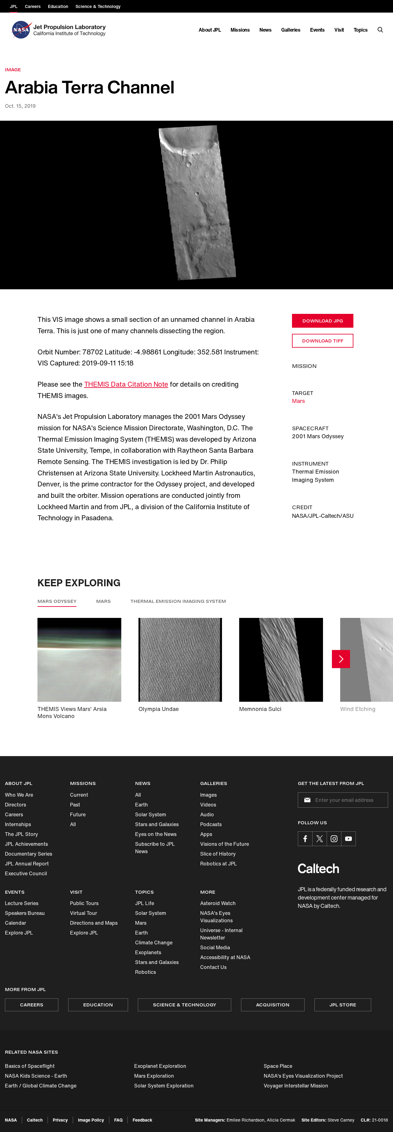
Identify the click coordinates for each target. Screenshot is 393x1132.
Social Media (215, 947)
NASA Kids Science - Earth (36, 1075)
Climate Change (154, 942)
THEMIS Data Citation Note (126, 384)
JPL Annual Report (27, 863)
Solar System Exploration (164, 1085)
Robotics (145, 972)
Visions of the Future (224, 844)
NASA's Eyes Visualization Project (303, 1075)
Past (75, 804)
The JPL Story (21, 834)
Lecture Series (21, 903)
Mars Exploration (154, 1075)
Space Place (278, 1066)
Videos (208, 804)
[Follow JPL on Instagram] (334, 838)
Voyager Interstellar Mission (296, 1085)
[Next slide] (341, 659)
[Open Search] (380, 29)
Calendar (15, 923)
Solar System (150, 814)
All (73, 824)
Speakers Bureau (25, 913)
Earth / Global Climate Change (40, 1085)
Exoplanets (148, 952)
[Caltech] (318, 868)
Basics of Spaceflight (30, 1066)
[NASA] (21, 30)
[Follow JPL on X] (319, 838)
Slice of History (218, 853)
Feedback (142, 1120)
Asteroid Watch (218, 903)
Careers (14, 814)
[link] (196, 205)
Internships (18, 824)
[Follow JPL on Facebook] (305, 838)
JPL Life (144, 903)
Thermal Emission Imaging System (178, 601)
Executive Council (26, 873)
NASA (11, 1120)
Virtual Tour (83, 913)
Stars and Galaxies (157, 824)
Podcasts (211, 824)
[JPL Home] (70, 30)
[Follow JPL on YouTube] (348, 838)
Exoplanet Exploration (160, 1066)
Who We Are (19, 794)
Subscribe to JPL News (155, 847)
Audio (207, 814)
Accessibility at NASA (225, 957)
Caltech (35, 1120)
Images (208, 794)
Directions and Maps (94, 923)
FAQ (118, 1120)
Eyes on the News (156, 834)
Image (13, 69)
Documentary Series (28, 853)
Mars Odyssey (56, 601)
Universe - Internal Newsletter (221, 934)
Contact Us (213, 967)
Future (78, 814)
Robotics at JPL (218, 863)
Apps (206, 834)
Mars (298, 401)
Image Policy (91, 1120)
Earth (141, 804)
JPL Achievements (26, 844)
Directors (15, 804)
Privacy (60, 1120)
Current (79, 794)
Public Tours (84, 903)
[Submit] (306, 800)
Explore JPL (19, 932)
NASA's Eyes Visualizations (216, 916)
